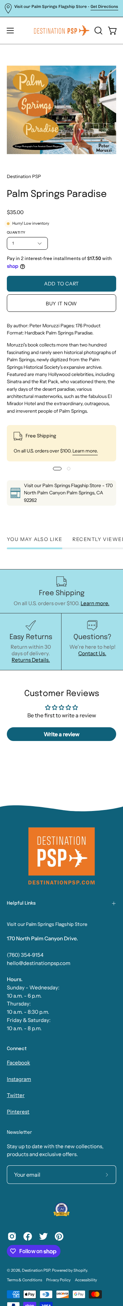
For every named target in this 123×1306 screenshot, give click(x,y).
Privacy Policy (58, 1280)
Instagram (19, 1079)
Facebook (18, 1062)
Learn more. (85, 451)
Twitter (16, 1095)
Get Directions (104, 6)
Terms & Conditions (24, 1280)
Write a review (62, 734)
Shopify (80, 1270)
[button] (97, 30)
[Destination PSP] (62, 30)
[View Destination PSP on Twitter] (43, 1236)
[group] (61, 8)
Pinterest (18, 1111)
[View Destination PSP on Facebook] (28, 1236)
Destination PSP (24, 176)
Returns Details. (31, 660)
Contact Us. (92, 653)
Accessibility (86, 1280)
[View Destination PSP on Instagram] (12, 1236)
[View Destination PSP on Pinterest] (59, 1236)
